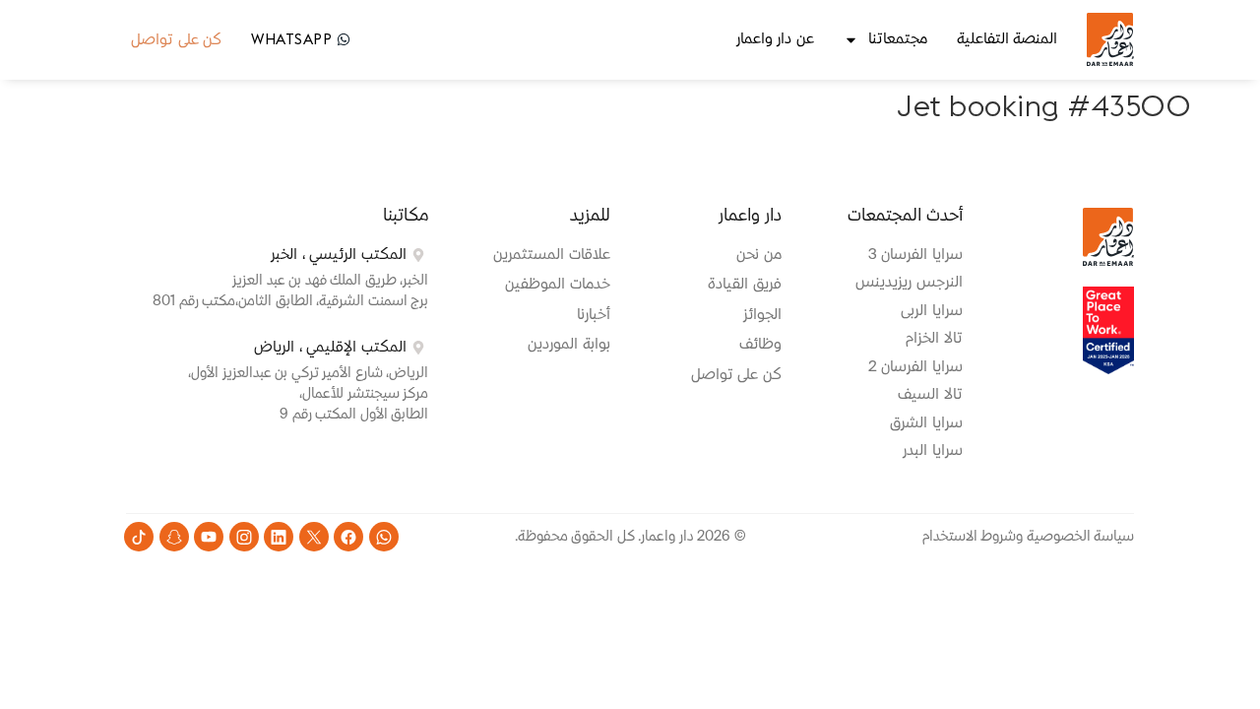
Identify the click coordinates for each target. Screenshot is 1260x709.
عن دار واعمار (775, 39)
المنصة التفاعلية (1007, 39)
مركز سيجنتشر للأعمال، (363, 394)
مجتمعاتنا (897, 39)
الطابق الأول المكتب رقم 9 (354, 414)
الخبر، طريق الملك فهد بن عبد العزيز (330, 281)
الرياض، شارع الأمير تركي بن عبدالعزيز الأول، (308, 373)
